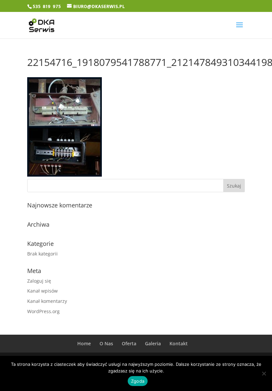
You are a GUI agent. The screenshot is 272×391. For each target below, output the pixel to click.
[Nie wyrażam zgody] (263, 373)
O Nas (106, 343)
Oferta (129, 343)
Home (84, 343)
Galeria (153, 343)
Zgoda (137, 381)
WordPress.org (43, 311)
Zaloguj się (39, 281)
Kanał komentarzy (47, 301)
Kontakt (179, 343)
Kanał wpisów (42, 291)
